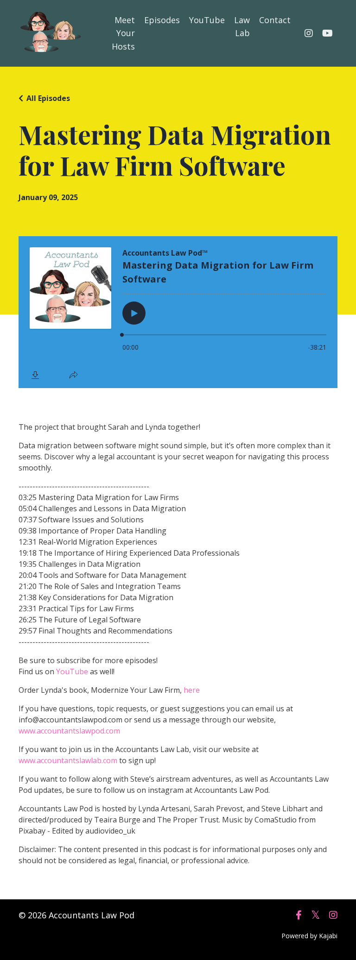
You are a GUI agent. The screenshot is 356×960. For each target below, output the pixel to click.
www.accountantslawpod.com (69, 731)
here (192, 690)
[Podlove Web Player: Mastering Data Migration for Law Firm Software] (178, 312)
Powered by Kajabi (309, 935)
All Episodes (48, 98)
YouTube (207, 19)
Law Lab (242, 26)
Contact (275, 19)
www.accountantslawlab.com (68, 760)
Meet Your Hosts (123, 33)
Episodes (162, 19)
